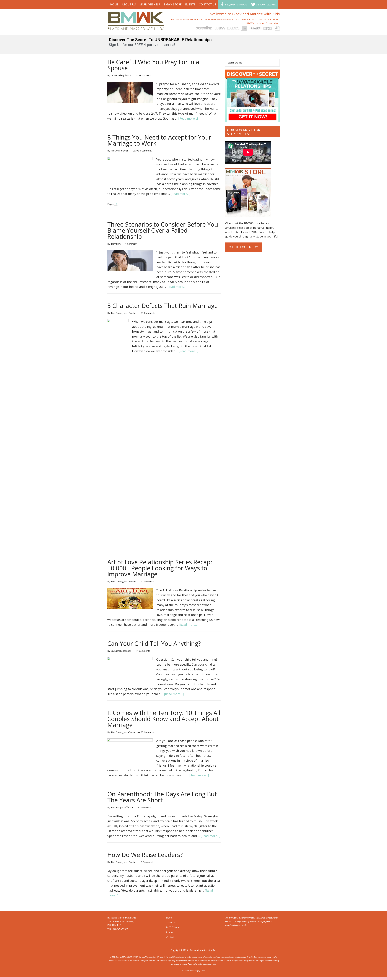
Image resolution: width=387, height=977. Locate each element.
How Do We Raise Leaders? (145, 854)
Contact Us (171, 937)
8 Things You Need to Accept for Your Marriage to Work (159, 140)
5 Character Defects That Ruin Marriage (162, 305)
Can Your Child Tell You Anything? (154, 643)
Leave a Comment (142, 150)
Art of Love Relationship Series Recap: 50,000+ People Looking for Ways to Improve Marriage (159, 568)
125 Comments (144, 75)
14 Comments (143, 650)
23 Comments (148, 312)
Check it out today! (244, 247)
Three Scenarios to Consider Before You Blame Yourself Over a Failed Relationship (162, 230)
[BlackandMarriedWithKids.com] (136, 27)
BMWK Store (172, 927)
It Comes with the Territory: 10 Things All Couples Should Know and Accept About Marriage (163, 719)
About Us (171, 922)
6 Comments (147, 861)
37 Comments (148, 732)
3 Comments (144, 807)
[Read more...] (188, 118)
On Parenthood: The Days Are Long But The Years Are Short (162, 797)
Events (169, 932)
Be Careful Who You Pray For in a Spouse (153, 65)
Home (169, 917)
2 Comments (147, 581)
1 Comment (131, 243)
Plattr (202, 971)
